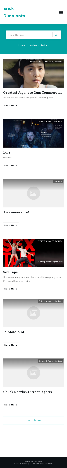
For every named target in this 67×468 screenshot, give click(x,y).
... (54, 97)
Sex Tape (10, 272)
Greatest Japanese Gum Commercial (32, 92)
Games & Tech (45, 361)
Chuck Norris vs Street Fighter (28, 391)
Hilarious (49, 62)
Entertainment (36, 62)
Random (58, 62)
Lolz (6, 152)
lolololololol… (15, 331)
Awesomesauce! (16, 212)
